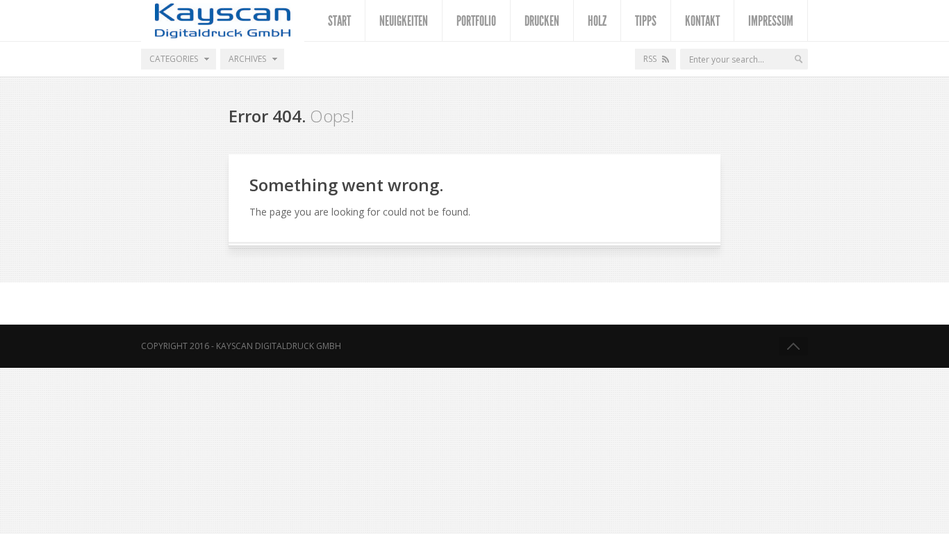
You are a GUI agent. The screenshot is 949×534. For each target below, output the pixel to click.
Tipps (646, 21)
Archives (247, 59)
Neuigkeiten (403, 21)
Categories (173, 59)
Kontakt (702, 21)
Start (339, 21)
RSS (650, 59)
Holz (597, 21)
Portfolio (476, 21)
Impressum (770, 21)
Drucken (542, 21)
